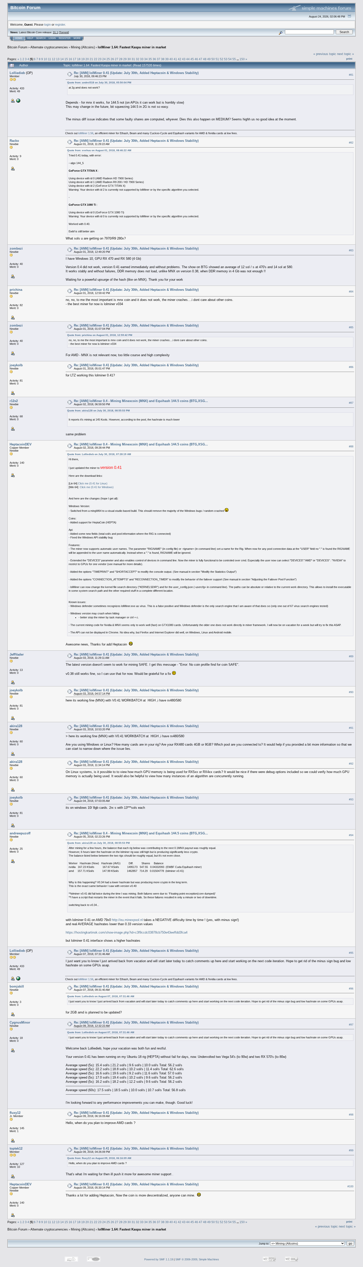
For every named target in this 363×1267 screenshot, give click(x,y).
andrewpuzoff (20, 833)
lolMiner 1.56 (85, 133)
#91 (351, 727)
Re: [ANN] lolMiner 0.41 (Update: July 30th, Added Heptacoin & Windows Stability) (136, 73)
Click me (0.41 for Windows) (97, 487)
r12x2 (14, 401)
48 (204, 59)
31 (133, 59)
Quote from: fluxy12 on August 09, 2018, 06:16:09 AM (99, 1158)
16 (70, 59)
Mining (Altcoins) (83, 47)
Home (18, 38)
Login (52, 38)
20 (87, 59)
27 (116, 59)
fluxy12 (15, 1113)
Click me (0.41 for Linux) (92, 483)
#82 (351, 142)
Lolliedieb (17, 73)
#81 (351, 74)
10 (45, 59)
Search (41, 38)
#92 (351, 763)
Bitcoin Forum (17, 47)
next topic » (345, 54)
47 (200, 59)
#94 (351, 835)
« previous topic (324, 54)
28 (120, 59)
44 (188, 59)
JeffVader (17, 654)
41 (175, 59)
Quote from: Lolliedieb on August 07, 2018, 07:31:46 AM (100, 996)
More (77, 38)
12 (53, 59)
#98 (351, 1114)
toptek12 (16, 1148)
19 (83, 59)
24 (104, 59)
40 (171, 59)
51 (217, 59)
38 (162, 59)
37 (158, 59)
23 (99, 59)
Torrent (64, 32)
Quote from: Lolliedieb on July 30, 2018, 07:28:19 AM (99, 454)
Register (65, 38)
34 (146, 59)
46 (196, 59)
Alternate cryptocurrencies (49, 47)
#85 (351, 327)
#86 (351, 367)
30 (129, 59)
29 (125, 59)
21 (91, 59)
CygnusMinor (20, 1022)
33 (141, 59)
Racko (14, 141)
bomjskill (17, 986)
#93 (351, 799)
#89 (351, 656)
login (47, 24)
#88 (351, 446)
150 (242, 59)
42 (179, 59)
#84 (351, 291)
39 (167, 59)
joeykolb (16, 365)
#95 (351, 952)
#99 (351, 1150)
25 (108, 59)
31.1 (55, 32)
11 (49, 59)
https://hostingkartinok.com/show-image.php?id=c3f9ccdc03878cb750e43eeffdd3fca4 (126, 932)
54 (230, 59)
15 (66, 59)
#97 (351, 1024)
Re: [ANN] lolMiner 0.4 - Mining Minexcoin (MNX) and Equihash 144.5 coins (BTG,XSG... (141, 401)
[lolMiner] (17, 100)
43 (183, 59)
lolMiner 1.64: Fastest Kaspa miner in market (132, 47)
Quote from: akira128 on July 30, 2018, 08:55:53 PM (98, 410)
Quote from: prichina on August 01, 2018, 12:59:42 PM (99, 335)
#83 (351, 250)
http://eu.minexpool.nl (127, 920)
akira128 (16, 726)
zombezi (16, 248)
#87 (351, 402)
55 (234, 59)
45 (192, 59)
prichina (16, 290)
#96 (351, 988)
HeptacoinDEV (21, 444)
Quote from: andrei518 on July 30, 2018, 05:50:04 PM (99, 82)
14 (62, 59)
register (60, 24)
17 (74, 59)
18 (79, 59)
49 (209, 59)
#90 (351, 692)
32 (137, 59)
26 (112, 59)
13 (58, 59)
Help (30, 38)
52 (221, 59)
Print (349, 58)
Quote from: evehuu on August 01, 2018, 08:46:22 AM (99, 150)
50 (213, 59)
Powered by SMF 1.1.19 (158, 1259)
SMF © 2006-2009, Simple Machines (197, 1259)
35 (150, 59)
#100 (350, 1186)
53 (225, 59)
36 (154, 59)
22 (95, 59)
